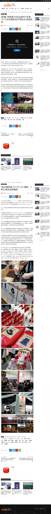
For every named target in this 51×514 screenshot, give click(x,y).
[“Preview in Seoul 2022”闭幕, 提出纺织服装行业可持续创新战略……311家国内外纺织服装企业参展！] (6, 161)
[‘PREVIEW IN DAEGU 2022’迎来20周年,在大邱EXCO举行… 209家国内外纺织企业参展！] (28, 161)
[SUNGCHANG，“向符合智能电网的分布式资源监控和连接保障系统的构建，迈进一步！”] (37, 51)
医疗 (2, 119)
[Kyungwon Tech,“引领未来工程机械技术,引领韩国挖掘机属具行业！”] (37, 32)
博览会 (5, 119)
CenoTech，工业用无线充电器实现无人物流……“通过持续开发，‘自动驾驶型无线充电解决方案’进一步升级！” (45, 44)
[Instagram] (44, 1)
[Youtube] (49, 1)
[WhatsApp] (19, 29)
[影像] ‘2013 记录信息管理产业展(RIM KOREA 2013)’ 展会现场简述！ (25, 135)
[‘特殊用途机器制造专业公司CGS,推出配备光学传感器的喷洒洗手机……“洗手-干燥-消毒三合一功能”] (37, 18)
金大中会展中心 (18, 119)
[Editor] (2, 25)
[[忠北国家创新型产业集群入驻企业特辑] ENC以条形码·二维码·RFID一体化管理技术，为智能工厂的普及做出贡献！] (37, 63)
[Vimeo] (47, 1)
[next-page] (4, 173)
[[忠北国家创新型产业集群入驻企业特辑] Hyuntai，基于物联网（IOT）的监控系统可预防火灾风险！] (37, 57)
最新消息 (5, 12)
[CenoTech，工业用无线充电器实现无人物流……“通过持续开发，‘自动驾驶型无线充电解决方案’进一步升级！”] (37, 43)
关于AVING (37, 508)
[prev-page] (2, 173)
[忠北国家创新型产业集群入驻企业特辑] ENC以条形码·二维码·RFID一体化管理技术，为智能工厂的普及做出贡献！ (45, 64)
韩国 (23, 119)
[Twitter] (45, 1)
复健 (8, 119)
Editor (5, 25)
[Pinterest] (16, 29)
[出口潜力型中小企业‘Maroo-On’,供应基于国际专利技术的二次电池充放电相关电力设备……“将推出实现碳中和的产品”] (37, 25)
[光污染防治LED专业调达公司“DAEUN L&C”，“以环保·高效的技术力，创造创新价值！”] (37, 37)
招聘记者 (41, 508)
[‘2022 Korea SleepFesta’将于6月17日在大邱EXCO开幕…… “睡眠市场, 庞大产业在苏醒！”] (17, 161)
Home (2, 12)
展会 (9, 12)
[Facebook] (42, 1)
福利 (14, 119)
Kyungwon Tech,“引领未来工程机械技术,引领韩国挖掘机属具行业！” (45, 32)
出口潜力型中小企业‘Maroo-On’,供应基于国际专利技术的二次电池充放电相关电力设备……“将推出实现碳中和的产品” (45, 26)
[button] (48, 8)
